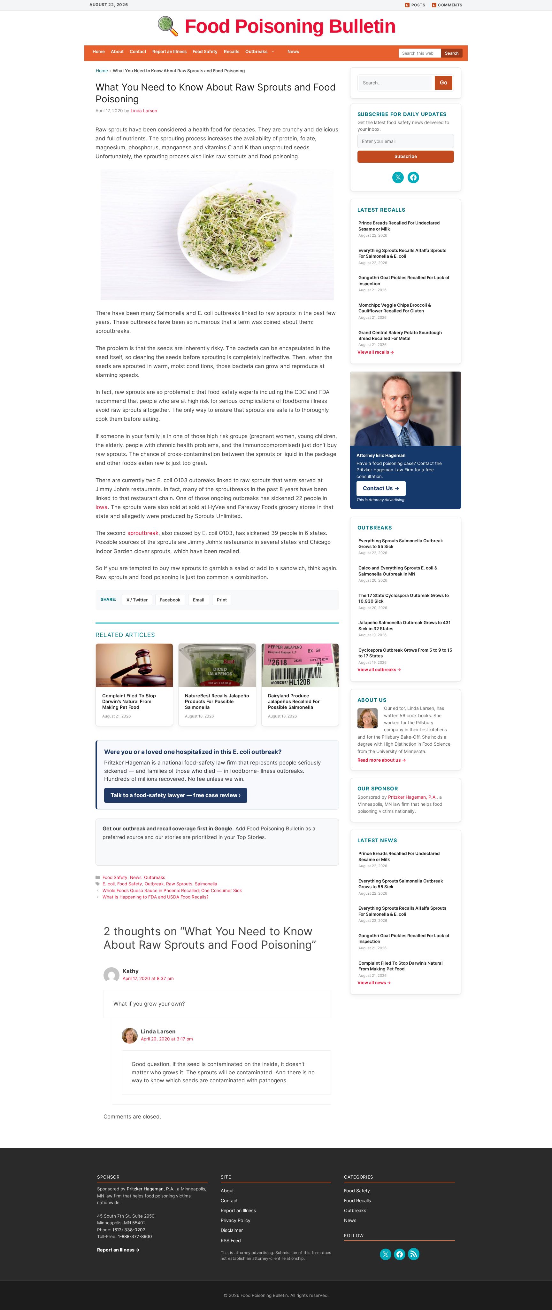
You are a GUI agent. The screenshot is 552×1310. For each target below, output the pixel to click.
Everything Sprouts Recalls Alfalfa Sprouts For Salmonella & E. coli (402, 253)
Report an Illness (169, 51)
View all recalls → (375, 352)
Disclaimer (232, 1230)
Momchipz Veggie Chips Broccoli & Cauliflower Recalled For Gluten (394, 307)
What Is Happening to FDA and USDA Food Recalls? (156, 896)
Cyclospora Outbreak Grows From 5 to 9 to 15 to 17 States (405, 652)
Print (222, 599)
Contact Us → (381, 488)
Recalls (231, 51)
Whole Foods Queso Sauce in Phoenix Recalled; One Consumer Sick (172, 890)
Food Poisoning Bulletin (290, 26)
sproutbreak (142, 533)
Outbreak (154, 883)
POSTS (418, 5)
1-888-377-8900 (135, 1236)
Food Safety (205, 51)
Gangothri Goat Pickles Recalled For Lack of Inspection (403, 280)
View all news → (374, 982)
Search (452, 53)
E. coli (109, 883)
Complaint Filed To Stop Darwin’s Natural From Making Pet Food (400, 966)
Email (198, 599)
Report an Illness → (118, 1249)
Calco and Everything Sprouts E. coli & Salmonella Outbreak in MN (397, 570)
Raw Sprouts (179, 883)
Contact (138, 51)
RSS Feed (231, 1240)
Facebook (170, 599)
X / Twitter (137, 599)
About (117, 51)
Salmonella (206, 883)
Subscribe (406, 156)
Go (443, 82)
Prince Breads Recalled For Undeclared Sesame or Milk (399, 225)
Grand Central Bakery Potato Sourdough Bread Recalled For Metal (400, 335)
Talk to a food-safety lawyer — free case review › (176, 795)
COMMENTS (450, 5)
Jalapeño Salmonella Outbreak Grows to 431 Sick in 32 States (404, 625)
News (293, 51)
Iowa (102, 507)
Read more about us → (381, 760)
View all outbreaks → (379, 669)
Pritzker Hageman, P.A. (412, 797)
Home (99, 51)
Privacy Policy (235, 1220)
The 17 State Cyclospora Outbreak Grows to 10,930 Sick (403, 598)
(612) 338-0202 (129, 1229)
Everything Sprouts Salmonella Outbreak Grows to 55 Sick (400, 543)
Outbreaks (256, 51)
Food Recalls (357, 1200)
